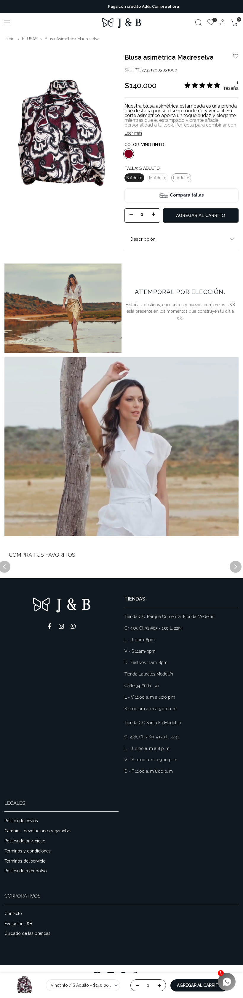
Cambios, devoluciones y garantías (37, 830)
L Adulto (181, 178)
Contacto (13, 913)
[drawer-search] (198, 22)
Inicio (9, 38)
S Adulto (134, 177)
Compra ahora (143, 6)
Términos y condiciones (27, 851)
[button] (236, 56)
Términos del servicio (25, 861)
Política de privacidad (24, 841)
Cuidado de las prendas (27, 933)
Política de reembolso (25, 870)
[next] (236, 567)
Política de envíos (21, 820)
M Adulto (158, 177)
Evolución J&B (18, 923)
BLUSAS (29, 38)
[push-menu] (7, 22)
